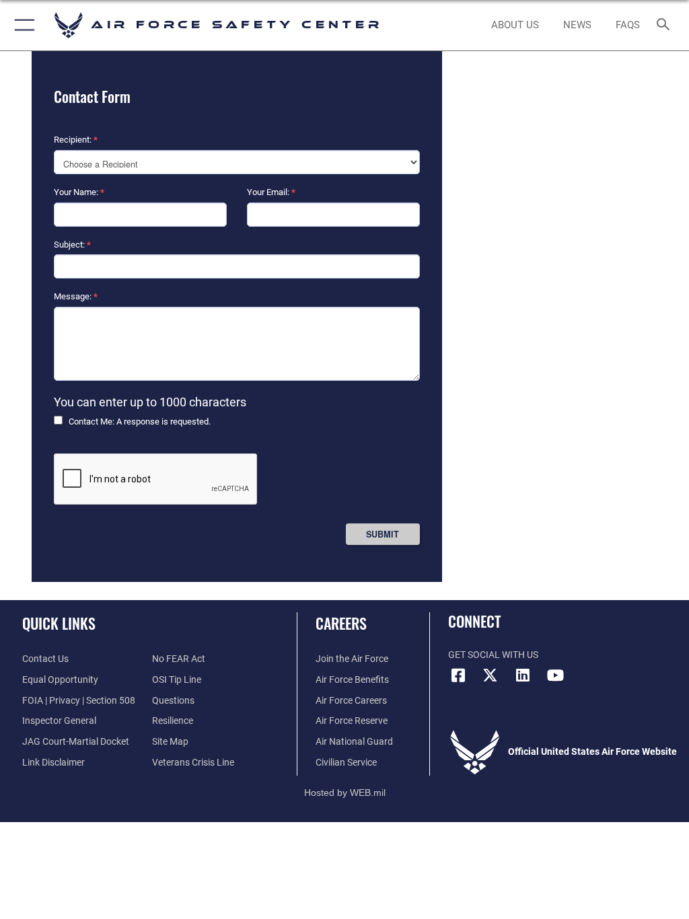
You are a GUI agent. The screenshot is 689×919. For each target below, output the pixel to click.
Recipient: (76, 140)
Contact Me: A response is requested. (140, 421)
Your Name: (79, 192)
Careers (341, 623)
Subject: (72, 245)
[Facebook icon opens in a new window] (458, 675)
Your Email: (271, 192)
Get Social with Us (493, 655)
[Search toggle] (666, 25)
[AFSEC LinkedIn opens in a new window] (523, 675)
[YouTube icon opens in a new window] (555, 675)
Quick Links (59, 623)
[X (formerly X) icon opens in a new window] (490, 675)
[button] (22, 25)
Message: (76, 296)
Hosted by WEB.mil (345, 792)
